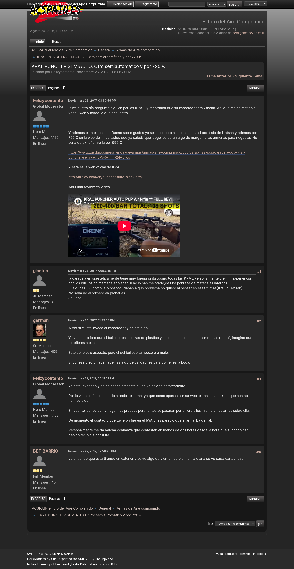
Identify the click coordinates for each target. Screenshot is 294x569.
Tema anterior (218, 76)
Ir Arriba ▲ (260, 553)
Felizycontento (48, 100)
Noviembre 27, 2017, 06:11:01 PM (91, 378)
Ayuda (219, 553)
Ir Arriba (38, 499)
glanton (40, 270)
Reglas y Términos (238, 553)
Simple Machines (62, 553)
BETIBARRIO (45, 451)
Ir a (210, 523)
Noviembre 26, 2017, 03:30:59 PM (92, 100)
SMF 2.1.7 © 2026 (38, 553)
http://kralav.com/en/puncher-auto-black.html (105, 177)
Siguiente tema (248, 76)
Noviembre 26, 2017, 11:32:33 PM (91, 320)
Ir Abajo (37, 88)
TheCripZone (104, 559)
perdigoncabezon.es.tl (248, 33)
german (41, 320)
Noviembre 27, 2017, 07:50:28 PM (92, 451)
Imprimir (255, 88)
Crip (54, 559)
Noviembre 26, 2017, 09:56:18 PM (92, 270)
